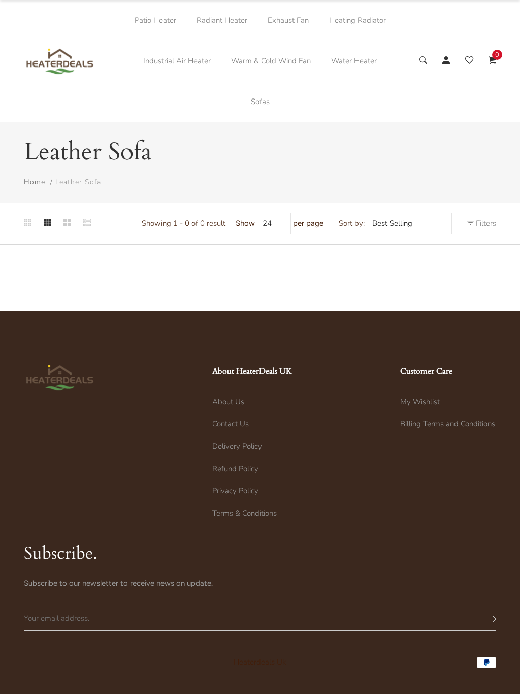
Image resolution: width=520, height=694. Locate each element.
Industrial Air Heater (177, 61)
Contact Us (230, 424)
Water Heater (354, 61)
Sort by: (352, 223)
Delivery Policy (237, 446)
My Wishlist (420, 401)
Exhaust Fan (288, 20)
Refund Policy (235, 469)
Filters (485, 223)
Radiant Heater (222, 20)
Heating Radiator (357, 20)
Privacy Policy (235, 491)
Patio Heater (155, 20)
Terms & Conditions (244, 513)
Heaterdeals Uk (260, 662)
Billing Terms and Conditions (447, 424)
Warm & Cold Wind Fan (271, 61)
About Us (228, 401)
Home (34, 182)
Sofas (260, 101)
